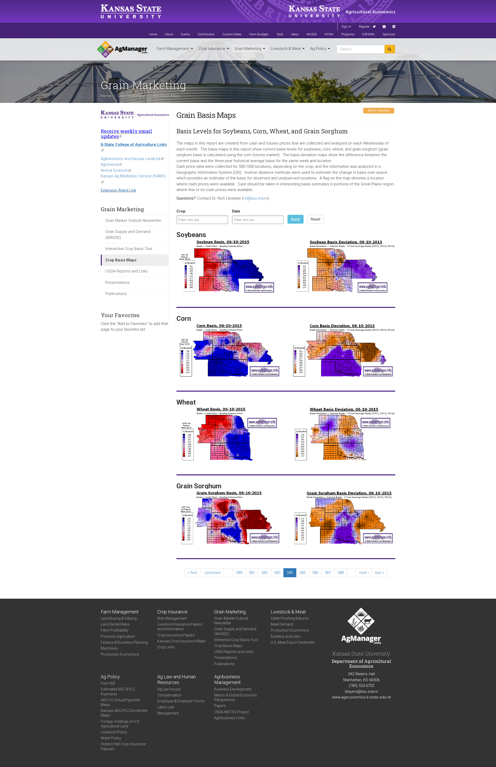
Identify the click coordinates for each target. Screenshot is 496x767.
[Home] (122, 49)
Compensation (169, 695)
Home (153, 34)
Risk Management (172, 618)
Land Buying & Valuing (119, 618)
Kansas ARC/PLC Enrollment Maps (124, 713)
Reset (315, 219)
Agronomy (111, 164)
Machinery (109, 648)
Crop (180, 211)
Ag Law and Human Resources (176, 679)
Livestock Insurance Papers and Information (179, 626)
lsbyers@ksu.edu (361, 691)
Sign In (346, 26)
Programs (347, 34)
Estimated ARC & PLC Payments (118, 691)
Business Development (232, 689)
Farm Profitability (114, 630)
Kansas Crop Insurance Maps (181, 641)
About (169, 34)
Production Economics (120, 654)
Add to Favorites (379, 110)
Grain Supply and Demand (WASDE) (127, 234)
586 (315, 572)
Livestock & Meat (286, 48)
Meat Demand (282, 624)
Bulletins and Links (286, 636)
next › (364, 572)
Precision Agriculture (118, 636)
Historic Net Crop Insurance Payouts (123, 746)
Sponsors (389, 34)
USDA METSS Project (231, 712)
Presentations (117, 282)
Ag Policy (318, 48)
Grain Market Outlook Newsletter (133, 220)
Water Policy (111, 738)
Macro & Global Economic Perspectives (235, 697)
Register (364, 26)
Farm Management (173, 48)
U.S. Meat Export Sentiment (292, 642)
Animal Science (116, 170)
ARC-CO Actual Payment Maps (120, 702)
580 (239, 572)
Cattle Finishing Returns (290, 618)
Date (236, 211)
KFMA (329, 34)
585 (302, 572)
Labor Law (165, 707)
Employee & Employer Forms (181, 701)
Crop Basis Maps (120, 260)
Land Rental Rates (115, 624)
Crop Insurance (212, 48)
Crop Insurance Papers (176, 635)
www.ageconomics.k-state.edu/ (361, 697)
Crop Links (166, 647)
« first (192, 572)
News (295, 34)
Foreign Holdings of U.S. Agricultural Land (120, 723)
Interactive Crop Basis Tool (128, 248)
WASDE (311, 34)
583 (277, 572)
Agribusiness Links (229, 718)
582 (264, 572)
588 (340, 572)
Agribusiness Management (227, 679)
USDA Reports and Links (126, 271)
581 (252, 572)
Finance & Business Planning (124, 642)
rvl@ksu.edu (255, 198)
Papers (220, 706)
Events (185, 34)
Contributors (206, 34)
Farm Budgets (259, 34)
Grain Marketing (248, 48)
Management (168, 713)
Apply (295, 219)
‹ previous (212, 572)
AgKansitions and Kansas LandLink (132, 158)
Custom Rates (232, 34)
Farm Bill (108, 683)
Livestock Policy (114, 732)
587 (328, 572)
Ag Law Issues (169, 689)
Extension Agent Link (118, 190)
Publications (116, 293)
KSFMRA (368, 34)
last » (379, 572)
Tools (279, 34)
